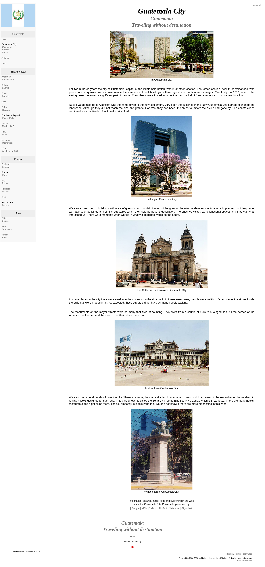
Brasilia (5, 96)
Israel (4, 226)
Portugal (6, 189)
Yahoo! (153, 508)
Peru (4, 131)
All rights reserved (244, 560)
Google (136, 508)
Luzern (5, 205)
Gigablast (186, 508)
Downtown (7, 47)
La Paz (5, 88)
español (257, 5)
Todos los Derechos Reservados (238, 554)
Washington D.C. (10, 151)
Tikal (4, 63)
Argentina (6, 76)
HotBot (163, 508)
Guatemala (18, 34)
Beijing (5, 221)
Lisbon (5, 191)
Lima (4, 134)
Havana (6, 110)
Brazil (4, 93)
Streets (5, 49)
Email (132, 536)
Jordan (5, 234)
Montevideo (7, 143)
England (6, 164)
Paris (4, 175)
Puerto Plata (8, 118)
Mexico (5, 123)
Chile (4, 101)
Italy (4, 180)
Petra (4, 237)
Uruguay (6, 140)
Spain (4, 197)
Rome (5, 183)
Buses (5, 52)
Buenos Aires (8, 79)
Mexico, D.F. (8, 126)
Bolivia (5, 85)
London (6, 167)
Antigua (5, 58)
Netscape (174, 508)
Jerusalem (7, 229)
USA (4, 148)
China (4, 218)
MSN (144, 508)
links (4, 39)
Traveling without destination (162, 25)
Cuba (4, 107)
